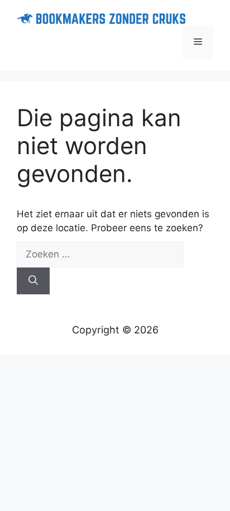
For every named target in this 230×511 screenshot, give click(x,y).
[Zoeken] (33, 281)
